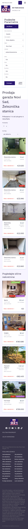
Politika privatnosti (9, 432)
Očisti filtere (20, 83)
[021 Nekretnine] (5, 8)
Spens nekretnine (6, 466)
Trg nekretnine (18, 473)
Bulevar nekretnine (19, 459)
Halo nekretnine (19, 461)
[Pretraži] (20, 3)
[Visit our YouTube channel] (12, 428)
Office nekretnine (6, 461)
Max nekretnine (18, 471)
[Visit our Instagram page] (9, 428)
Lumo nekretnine (19, 481)
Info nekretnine (18, 456)
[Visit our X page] (15, 428)
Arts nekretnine (6, 476)
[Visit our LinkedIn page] (19, 428)
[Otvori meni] (25, 3)
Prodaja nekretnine (7, 481)
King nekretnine (6, 473)
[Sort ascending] (4, 126)
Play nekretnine (6, 471)
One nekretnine (18, 476)
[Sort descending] (6, 126)
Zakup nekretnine (19, 478)
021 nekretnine (6, 456)
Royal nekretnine (6, 459)
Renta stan (5, 478)
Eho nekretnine (18, 464)
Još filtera (11, 26)
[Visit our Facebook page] (6, 428)
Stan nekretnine (6, 468)
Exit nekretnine (18, 468)
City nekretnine (18, 454)
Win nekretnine (18, 466)
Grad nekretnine (6, 454)
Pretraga (10, 83)
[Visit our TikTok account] (22, 428)
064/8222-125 (16, 10)
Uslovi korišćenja (8, 437)
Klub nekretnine (6, 464)
